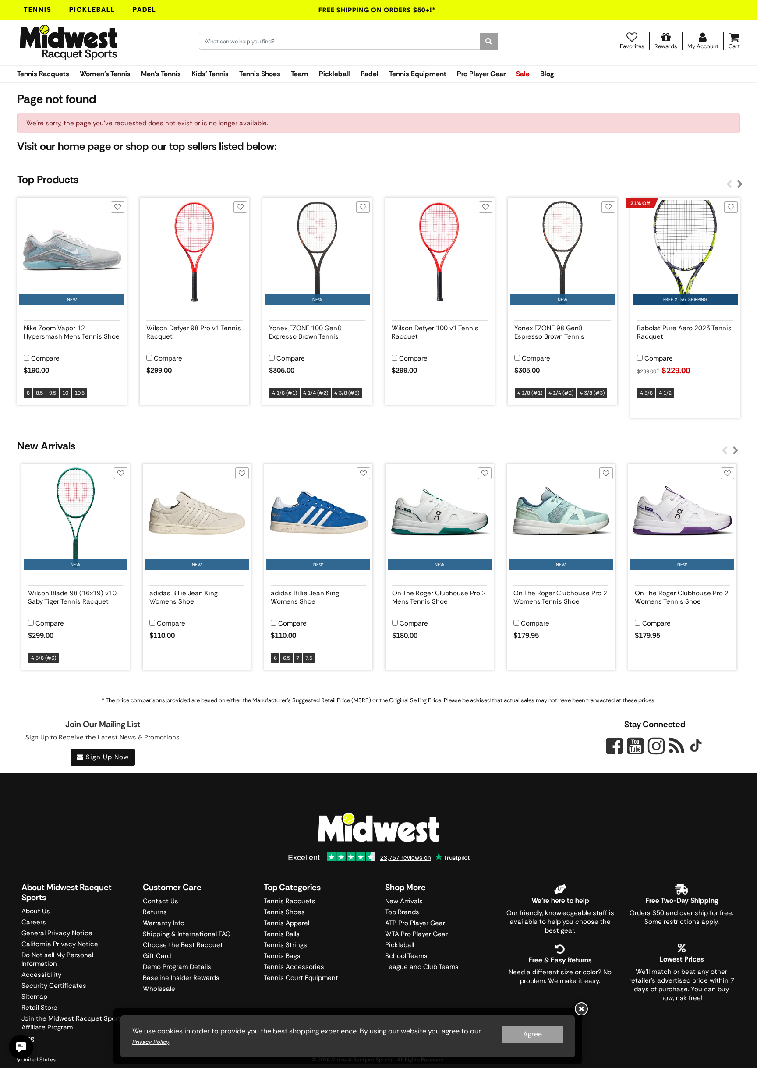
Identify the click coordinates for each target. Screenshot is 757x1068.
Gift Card (157, 955)
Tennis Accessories (294, 966)
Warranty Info (163, 923)
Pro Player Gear (481, 73)
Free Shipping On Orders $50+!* (377, 10)
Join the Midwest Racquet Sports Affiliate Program (72, 1023)
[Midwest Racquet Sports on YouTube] (635, 746)
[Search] (489, 41)
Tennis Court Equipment (301, 977)
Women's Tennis (105, 73)
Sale (523, 73)
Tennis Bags (282, 955)
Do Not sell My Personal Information (57, 959)
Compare (45, 358)
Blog (547, 73)
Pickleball (92, 9)
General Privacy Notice (56, 933)
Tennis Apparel (286, 923)
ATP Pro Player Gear (415, 923)
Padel (144, 9)
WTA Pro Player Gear (416, 934)
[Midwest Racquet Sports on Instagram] (656, 746)
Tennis (38, 9)
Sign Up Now (106, 757)
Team (299, 73)
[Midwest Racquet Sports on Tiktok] (696, 746)
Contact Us (160, 901)
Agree (532, 1034)
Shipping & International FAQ (187, 934)
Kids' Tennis (210, 73)
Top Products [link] (47, 179)
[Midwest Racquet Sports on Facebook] (614, 750)
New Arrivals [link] (46, 446)
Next (740, 184)
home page (84, 146)
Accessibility (41, 974)
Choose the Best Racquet (183, 945)
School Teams (406, 955)
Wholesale (159, 988)
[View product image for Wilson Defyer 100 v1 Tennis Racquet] (439, 252)
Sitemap (34, 996)
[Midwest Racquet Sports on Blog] (676, 746)
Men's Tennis (161, 73)
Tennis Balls (282, 934)
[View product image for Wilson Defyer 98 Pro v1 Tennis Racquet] (194, 252)
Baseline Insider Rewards (181, 977)
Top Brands (402, 912)
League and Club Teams (422, 966)
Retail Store (39, 1007)
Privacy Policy (150, 1042)
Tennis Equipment (417, 73)
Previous (729, 184)
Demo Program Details (177, 966)
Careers (33, 922)
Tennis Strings (285, 945)
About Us (35, 911)
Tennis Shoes (259, 73)
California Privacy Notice (59, 944)
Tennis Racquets (43, 73)
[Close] (581, 1008)
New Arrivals (404, 901)
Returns (155, 912)
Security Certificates (53, 985)
